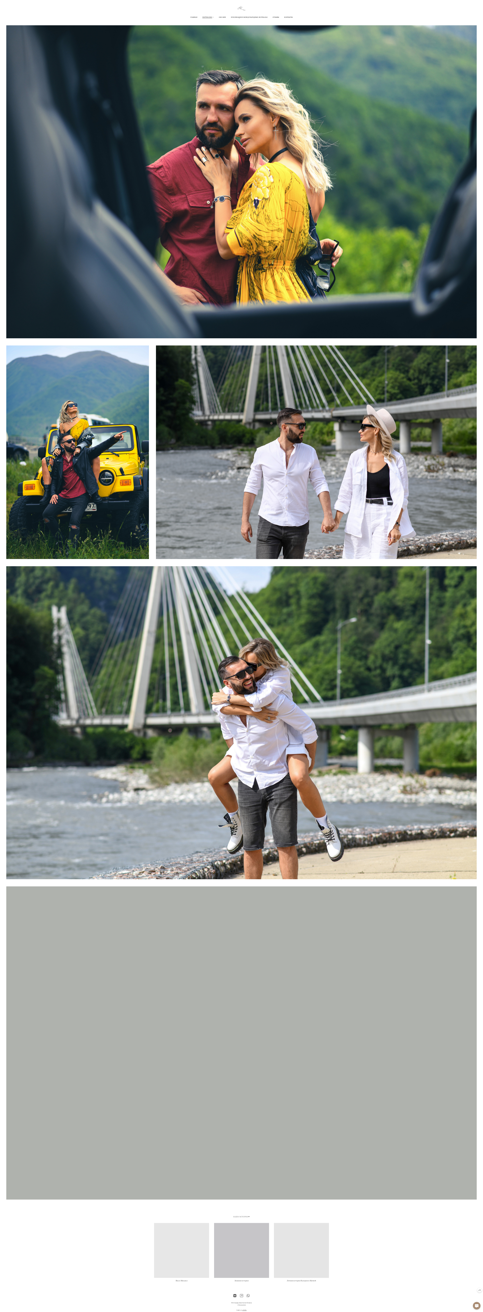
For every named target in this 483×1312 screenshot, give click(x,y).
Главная (193, 17)
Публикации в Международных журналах (249, 17)
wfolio (244, 1309)
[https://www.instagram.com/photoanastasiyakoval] (241, 1295)
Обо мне (222, 17)
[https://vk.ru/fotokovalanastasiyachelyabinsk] (234, 1295)
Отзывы (276, 17)
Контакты (288, 17)
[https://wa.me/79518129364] (248, 1295)
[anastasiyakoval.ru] (241, 8)
